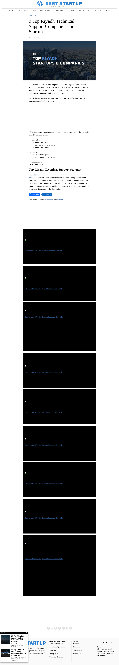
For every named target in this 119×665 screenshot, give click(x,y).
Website (38, 251)
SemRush (60, 200)
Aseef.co (33, 175)
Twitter (45, 251)
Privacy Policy (53, 653)
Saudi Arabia (33, 15)
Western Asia (77, 653)
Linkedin (59, 288)
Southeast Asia (77, 650)
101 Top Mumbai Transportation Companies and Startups (17, 639)
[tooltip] (48, 628)
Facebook (52, 251)
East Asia (76, 643)
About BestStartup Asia (56, 643)
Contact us (52, 650)
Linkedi (59, 251)
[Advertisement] (59, 118)
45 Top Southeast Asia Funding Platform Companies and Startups (18, 652)
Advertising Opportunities (57, 647)
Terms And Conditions (56, 657)
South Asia (76, 647)
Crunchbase (48, 200)
